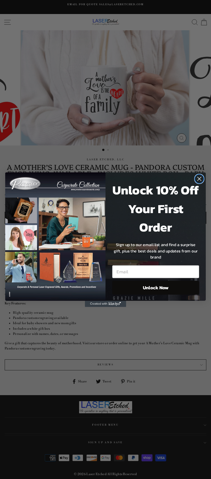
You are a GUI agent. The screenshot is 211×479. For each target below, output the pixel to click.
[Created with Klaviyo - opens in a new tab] (105, 304)
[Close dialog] (199, 178)
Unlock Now (156, 287)
